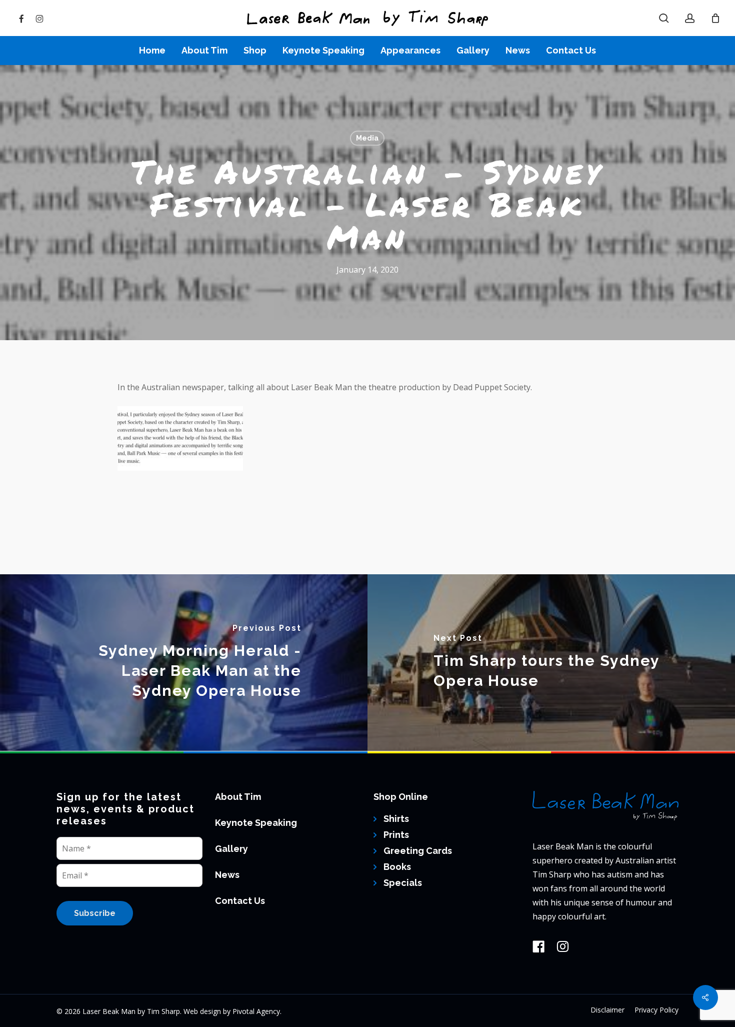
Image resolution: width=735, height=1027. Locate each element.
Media (367, 138)
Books (397, 866)
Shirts (396, 818)
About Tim (238, 796)
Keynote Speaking (256, 822)
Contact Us (240, 900)
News (227, 874)
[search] (664, 18)
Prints (396, 834)
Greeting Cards (418, 850)
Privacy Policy (656, 1009)
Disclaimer (607, 1009)
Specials (403, 882)
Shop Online (401, 796)
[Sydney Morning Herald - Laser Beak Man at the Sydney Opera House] (184, 662)
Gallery (231, 848)
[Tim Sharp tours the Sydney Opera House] (551, 662)
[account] (690, 18)
